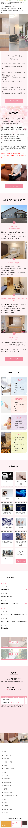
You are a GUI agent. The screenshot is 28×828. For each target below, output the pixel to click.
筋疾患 (5, 789)
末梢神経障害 (7, 782)
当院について (7, 758)
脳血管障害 (7, 778)
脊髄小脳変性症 (8, 792)
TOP (5, 752)
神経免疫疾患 (7, 785)
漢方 (5, 799)
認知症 (5, 765)
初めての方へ (7, 755)
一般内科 (6, 805)
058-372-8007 (16, 689)
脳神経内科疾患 (8, 762)
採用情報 (6, 812)
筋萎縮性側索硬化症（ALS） (11, 795)
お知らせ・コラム (8, 809)
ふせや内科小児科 (7, 6)
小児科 (5, 802)
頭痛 (5, 772)
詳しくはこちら (14, 100)
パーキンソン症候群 (9, 768)
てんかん (6, 775)
